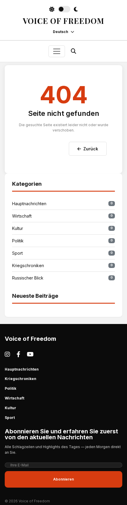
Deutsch (60, 31)
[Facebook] (18, 354)
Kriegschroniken (62, 265)
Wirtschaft (62, 215)
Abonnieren (63, 479)
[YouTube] (30, 354)
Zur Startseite (45, 147)
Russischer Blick (62, 277)
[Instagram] (7, 354)
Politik (62, 240)
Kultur (62, 228)
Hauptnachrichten (62, 203)
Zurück (90, 148)
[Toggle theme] (63, 9)
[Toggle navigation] (56, 51)
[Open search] (74, 51)
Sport (62, 253)
